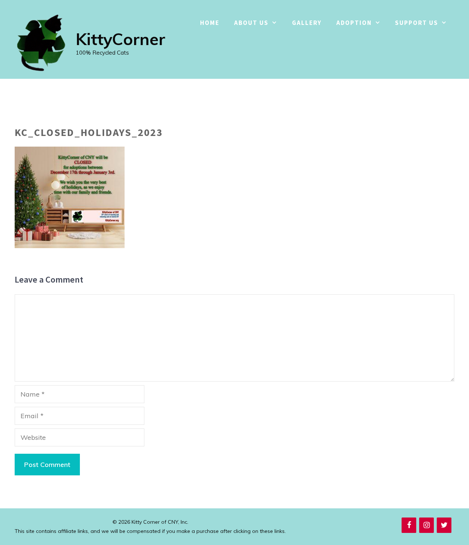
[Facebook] (409, 525)
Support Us (416, 23)
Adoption (354, 23)
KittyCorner (120, 39)
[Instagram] (426, 525)
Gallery (307, 23)
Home (209, 23)
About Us (251, 23)
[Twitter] (444, 525)
